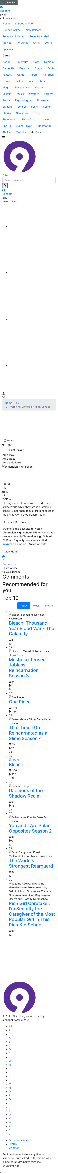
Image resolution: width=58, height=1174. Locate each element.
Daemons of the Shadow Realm (26, 793)
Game (20, 74)
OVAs (36, 42)
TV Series (22, 42)
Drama (38, 68)
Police (6, 100)
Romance (42, 100)
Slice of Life (28, 119)
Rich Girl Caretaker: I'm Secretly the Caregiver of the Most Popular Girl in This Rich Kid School (32, 914)
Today (24, 605)
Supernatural (44, 125)
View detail (11, 551)
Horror (7, 81)
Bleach (16, 764)
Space (45, 119)
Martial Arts (22, 87)
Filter (5, 175)
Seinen (47, 106)
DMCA (13, 1144)
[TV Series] (32, 319)
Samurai (7, 106)
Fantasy (7, 74)
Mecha (39, 87)
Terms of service (19, 1140)
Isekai (19, 81)
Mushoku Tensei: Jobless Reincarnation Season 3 (27, 667)
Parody (48, 93)
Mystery (34, 93)
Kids (42, 81)
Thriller (7, 132)
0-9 (11, 1034)
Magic (6, 87)
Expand (10, 440)
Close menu (10, 2)
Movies (7, 42)
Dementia (8, 68)
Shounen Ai (9, 119)
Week (36, 605)
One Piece (20, 701)
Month (49, 605)
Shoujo (7, 113)
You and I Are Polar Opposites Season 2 (30, 828)
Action (6, 61)
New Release (33, 29)
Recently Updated (13, 36)
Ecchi (51, 68)
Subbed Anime (24, 23)
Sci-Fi (34, 106)
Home (6, 23)
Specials (8, 49)
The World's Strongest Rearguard (31, 863)
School (22, 106)
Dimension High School (21, 474)
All (10, 1026)
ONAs (48, 42)
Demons (24, 68)
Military (7, 93)
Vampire (21, 132)
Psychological (23, 100)
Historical (48, 74)
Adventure (22, 61)
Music (20, 93)
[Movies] (32, 272)
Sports (7, 125)
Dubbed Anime (12, 29)
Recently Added (39, 36)
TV (17, 402)
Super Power (24, 125)
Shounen (38, 113)
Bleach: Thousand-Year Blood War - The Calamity (31, 628)
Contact (14, 1147)
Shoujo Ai (22, 113)
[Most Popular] (32, 365)
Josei (31, 81)
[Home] (32, 226)
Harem (33, 74)
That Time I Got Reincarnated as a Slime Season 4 (28, 733)
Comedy (49, 61)
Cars (36, 61)
